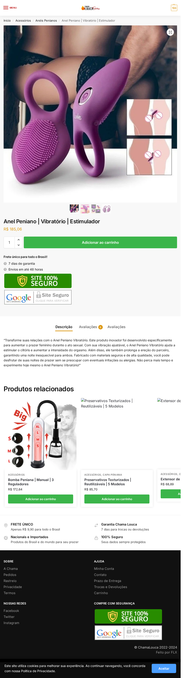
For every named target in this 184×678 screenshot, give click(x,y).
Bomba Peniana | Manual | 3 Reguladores (31, 482)
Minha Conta (104, 569)
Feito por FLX (166, 652)
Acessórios (23, 20)
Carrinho (101, 593)
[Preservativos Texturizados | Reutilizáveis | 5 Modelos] (117, 434)
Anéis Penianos (46, 20)
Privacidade (13, 587)
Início (7, 20)
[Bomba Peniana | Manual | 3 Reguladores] (41, 434)
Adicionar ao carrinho (100, 242)
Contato (100, 575)
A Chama (11, 569)
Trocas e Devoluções (110, 587)
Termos (9, 593)
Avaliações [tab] (90, 327)
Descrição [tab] (63, 327)
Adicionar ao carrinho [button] (40, 499)
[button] (170, 32)
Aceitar (163, 668)
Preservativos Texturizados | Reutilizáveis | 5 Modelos (107, 482)
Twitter (9, 617)
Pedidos (10, 575)
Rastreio (10, 581)
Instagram (11, 623)
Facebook (11, 611)
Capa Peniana (112, 474)
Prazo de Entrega (107, 581)
